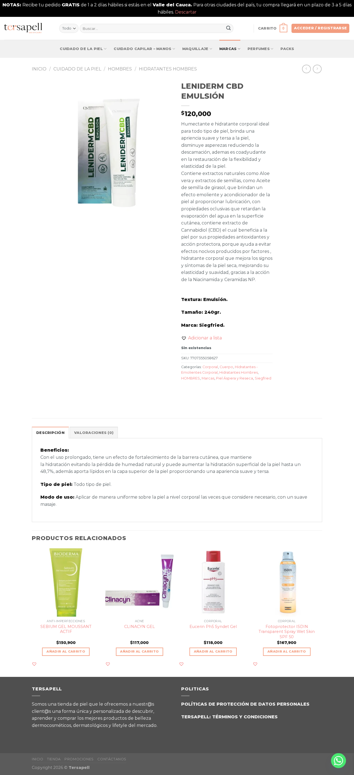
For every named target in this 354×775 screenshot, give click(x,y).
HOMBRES (120, 69)
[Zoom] (39, 212)
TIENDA (54, 759)
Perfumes (259, 49)
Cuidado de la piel (81, 49)
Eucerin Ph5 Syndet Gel (213, 626)
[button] (201, 338)
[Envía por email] (206, 390)
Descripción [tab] (50, 433)
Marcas (228, 49)
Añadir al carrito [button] (65, 651)
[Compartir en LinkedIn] (226, 390)
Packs (287, 49)
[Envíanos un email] (66, 735)
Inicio (39, 69)
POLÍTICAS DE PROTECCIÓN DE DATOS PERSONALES (245, 704)
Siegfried (263, 378)
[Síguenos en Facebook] (38, 735)
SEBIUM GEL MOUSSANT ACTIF (66, 629)
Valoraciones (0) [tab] (93, 433)
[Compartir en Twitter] (196, 390)
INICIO (37, 759)
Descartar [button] (186, 12)
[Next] (320, 612)
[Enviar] (228, 28)
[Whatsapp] (338, 760)
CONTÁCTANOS (111, 759)
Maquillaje (195, 49)
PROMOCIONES (79, 759)
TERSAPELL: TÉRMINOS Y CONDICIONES (229, 716)
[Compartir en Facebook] (186, 390)
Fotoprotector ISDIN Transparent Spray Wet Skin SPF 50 (287, 631)
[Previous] (32, 612)
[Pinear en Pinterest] (216, 390)
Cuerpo (226, 367)
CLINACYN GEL (139, 626)
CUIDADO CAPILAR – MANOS (142, 49)
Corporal (210, 367)
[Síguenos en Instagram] (52, 735)
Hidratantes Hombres (168, 69)
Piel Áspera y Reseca (234, 378)
